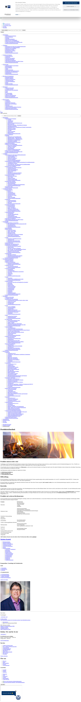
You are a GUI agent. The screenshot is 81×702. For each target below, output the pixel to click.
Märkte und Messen (11, 372)
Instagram (5, 672)
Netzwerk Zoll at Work (9, 87)
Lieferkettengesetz (11, 270)
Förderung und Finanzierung (10, 95)
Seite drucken (5, 622)
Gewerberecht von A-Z (12, 363)
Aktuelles (10, 43)
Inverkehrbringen (11, 289)
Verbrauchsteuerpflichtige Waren (14, 320)
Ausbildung (5, 153)
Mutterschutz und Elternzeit (13, 358)
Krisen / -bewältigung (12, 207)
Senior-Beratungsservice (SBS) (13, 210)
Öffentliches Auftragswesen (13, 208)
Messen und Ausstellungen (10, 96)
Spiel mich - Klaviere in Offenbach (14, 248)
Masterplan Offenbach (12, 254)
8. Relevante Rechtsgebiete (5, 577)
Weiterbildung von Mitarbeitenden (14, 139)
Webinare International (12, 333)
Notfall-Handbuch (11, 215)
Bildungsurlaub (10, 132)
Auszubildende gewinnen (12, 163)
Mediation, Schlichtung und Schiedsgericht (16, 406)
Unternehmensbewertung (12, 216)
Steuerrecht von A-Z (11, 397)
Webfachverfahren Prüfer (12, 179)
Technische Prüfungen (12, 168)
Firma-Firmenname (11, 405)
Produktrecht (10, 291)
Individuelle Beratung (9, 77)
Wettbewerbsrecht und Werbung (14, 408)
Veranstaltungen (7, 23)
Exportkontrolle (10, 308)
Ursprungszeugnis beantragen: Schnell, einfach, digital (18, 300)
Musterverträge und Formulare (11, 103)
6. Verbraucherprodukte (4, 575)
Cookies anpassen (70, 6)
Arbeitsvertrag (10, 390)
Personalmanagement (12, 129)
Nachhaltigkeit (10, 269)
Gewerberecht (7, 101)
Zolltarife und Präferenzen (12, 309)
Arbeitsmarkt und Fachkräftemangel (14, 136)
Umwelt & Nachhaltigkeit (10, 81)
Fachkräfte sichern (7, 25)
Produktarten (10, 290)
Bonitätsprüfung (11, 339)
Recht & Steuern (6, 351)
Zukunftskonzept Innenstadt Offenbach (15, 255)
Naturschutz (10, 272)
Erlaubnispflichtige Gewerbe (13, 367)
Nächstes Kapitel (5, 539)
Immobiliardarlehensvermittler (13, 371)
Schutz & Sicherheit (11, 131)
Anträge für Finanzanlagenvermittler (14, 412)
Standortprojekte (8, 73)
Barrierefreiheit (5, 678)
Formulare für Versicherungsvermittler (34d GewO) (17, 411)
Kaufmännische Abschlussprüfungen (14, 167)
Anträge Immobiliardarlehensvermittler (15, 414)
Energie (6, 82)
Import (6, 92)
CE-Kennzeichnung (11, 287)
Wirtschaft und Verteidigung (10, 60)
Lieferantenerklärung (11, 307)
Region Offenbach (8, 67)
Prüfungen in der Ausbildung (10, 48)
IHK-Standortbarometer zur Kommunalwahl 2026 (17, 223)
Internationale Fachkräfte (12, 141)
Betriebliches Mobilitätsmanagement (14, 238)
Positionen (14, 43)
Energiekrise (10, 277)
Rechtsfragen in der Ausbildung (13, 359)
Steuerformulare (11, 394)
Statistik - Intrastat (11, 322)
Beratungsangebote (6, 541)
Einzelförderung (11, 346)
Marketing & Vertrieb (12, 128)
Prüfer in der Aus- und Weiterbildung (12, 41)
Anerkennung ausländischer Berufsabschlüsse (16, 184)
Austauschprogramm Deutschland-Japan (15, 328)
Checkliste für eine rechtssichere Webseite (15, 379)
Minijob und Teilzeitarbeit (12, 357)
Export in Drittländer (11, 306)
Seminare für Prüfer (11, 178)
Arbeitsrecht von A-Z (12, 353)
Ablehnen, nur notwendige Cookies (71, 9)
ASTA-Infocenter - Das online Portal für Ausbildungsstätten (19, 164)
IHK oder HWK (11, 370)
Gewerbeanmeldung (11, 193)
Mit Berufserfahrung (11, 183)
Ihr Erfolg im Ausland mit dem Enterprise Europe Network (19, 330)
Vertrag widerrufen (4, 656)
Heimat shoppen (11, 247)
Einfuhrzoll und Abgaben (12, 316)
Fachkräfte (7, 38)
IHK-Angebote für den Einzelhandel (14, 250)
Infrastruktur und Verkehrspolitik (14, 240)
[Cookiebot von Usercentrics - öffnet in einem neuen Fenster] (7, 15)
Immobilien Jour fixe (11, 233)
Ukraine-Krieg (10, 334)
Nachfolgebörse (11, 213)
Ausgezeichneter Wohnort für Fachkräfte (15, 234)
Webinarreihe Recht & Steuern (11, 108)
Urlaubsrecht (10, 360)
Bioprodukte (10, 283)
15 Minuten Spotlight (9, 88)
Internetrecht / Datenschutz (10, 102)
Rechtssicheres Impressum (12, 380)
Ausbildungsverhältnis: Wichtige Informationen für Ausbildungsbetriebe (21, 162)
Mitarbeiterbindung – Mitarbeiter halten (15, 138)
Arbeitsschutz (10, 273)
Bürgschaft (10, 202)
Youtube (4, 670)
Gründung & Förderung (7, 188)
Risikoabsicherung (11, 337)
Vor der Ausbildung (11, 156)
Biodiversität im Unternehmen (13, 235)
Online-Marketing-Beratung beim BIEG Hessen (14, 61)
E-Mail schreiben (3, 618)
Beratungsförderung (11, 205)
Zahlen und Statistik (11, 197)
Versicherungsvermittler (12, 374)
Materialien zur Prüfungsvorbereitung (15, 172)
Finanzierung (7, 57)
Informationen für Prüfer (9, 49)
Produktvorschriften (9, 83)
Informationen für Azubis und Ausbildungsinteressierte (15, 46)
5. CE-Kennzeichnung (4, 574)
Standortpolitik (5, 221)
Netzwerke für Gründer (12, 195)
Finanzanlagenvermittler (12, 368)
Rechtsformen (10, 404)
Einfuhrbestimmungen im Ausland (14, 310)
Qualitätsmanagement (12, 292)
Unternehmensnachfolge (9, 59)
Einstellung (10, 355)
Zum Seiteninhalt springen (25, 620)
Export (6, 91)
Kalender (7, 43)
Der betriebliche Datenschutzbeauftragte (15, 385)
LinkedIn (4, 669)
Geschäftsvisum (11, 303)
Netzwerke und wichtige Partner (14, 331)
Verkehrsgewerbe (11, 239)
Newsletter (5, 27)
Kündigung (10, 356)
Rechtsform (10, 196)
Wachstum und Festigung (10, 58)
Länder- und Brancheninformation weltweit (16, 332)
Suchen (24, 30)
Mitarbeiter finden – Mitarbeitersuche (14, 137)
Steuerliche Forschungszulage (13, 263)
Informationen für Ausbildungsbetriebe (12, 47)
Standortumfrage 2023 (12, 225)
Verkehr (6, 68)
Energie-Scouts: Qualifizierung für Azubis (15, 279)
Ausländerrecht (10, 365)
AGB (4, 675)
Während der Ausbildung (12, 157)
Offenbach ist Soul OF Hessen (13, 251)
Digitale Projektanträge (12, 170)
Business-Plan (10, 191)
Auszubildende (10, 120)
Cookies (4, 677)
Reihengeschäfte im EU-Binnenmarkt (15, 323)
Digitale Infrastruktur (9, 69)
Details (17, 14)
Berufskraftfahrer (11, 148)
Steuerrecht (7, 104)
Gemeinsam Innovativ (9, 80)
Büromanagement (11, 124)
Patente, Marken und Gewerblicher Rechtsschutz (17, 407)
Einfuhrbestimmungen (12, 317)
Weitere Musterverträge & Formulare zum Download (17, 393)
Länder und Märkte (8, 94)
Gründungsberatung (9, 56)
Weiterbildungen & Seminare (10, 35)
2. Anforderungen (3, 569)
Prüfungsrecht (10, 171)
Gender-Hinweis (6, 679)
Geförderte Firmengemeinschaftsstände (15, 345)
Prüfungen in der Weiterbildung (11, 40)
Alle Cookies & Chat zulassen (71, 2)
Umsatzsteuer (10, 313)
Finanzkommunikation (12, 200)
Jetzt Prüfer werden (11, 147)
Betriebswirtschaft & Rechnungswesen (15, 122)
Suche (9, 30)
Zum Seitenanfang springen (5, 620)
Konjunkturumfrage (11, 224)
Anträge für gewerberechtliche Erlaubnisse (13, 107)
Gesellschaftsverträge (12, 391)
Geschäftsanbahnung (11, 327)
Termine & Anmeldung (12, 146)
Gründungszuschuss (11, 194)
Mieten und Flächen (11, 232)
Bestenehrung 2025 (9, 51)
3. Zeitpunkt (2, 570)
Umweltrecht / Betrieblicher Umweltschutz (16, 271)
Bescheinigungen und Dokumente (11, 90)
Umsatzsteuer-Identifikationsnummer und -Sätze (17, 324)
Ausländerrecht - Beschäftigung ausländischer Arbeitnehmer (19, 354)
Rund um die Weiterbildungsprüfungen (15, 145)
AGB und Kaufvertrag (12, 389)
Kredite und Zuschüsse (12, 201)
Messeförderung (11, 344)
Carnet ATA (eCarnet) (12, 301)
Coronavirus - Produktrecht (10, 549)
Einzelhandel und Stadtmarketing (11, 71)
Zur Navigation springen (15, 620)
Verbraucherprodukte (11, 286)
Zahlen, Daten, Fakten (12, 231)
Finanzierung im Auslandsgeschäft (14, 338)
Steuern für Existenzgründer (13, 399)
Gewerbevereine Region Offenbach (14, 246)
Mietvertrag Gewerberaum (12, 392)
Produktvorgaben (11, 285)
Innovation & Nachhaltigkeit (8, 258)
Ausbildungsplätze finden (12, 155)
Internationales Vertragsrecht (13, 311)
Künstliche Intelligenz (9, 78)
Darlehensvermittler (11, 366)
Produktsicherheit (11, 288)
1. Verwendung (3, 568)
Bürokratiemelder (8, 66)
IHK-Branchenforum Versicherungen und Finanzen (17, 375)
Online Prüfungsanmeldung (13, 169)
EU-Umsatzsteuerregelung (12, 321)
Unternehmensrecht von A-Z (13, 403)
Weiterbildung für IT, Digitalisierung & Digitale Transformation (19, 127)
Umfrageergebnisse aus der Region (11, 65)
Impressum (5, 674)
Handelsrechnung (11, 302)
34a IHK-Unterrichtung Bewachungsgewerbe (13, 42)
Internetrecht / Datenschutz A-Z (13, 378)
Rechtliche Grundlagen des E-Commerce (15, 382)
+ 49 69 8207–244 (3, 616)
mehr (17, 43)
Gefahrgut (9, 274)
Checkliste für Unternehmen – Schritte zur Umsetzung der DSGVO (20, 384)
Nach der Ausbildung (12, 159)
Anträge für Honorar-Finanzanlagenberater (16, 413)
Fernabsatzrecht (10, 383)
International (5, 296)
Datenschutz (5, 676)
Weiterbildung (5, 117)
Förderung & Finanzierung (10, 79)
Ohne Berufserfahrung (12, 182)
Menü (1, 112)
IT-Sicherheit (10, 386)
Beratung (9, 190)
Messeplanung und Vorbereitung (14, 348)
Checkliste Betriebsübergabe (13, 214)
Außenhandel (10, 121)
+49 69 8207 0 (3, 634)
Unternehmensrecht (9, 105)
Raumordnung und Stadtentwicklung (12, 70)
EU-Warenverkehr (8, 93)
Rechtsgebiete (10, 284)
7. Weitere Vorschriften (4, 576)
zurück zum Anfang (4, 579)
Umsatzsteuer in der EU (12, 400)
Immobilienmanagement (12, 126)
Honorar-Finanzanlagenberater (13, 369)
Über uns (4, 26)
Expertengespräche (11, 206)
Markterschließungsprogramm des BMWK (16, 341)
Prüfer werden (10, 177)
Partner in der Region (12, 230)
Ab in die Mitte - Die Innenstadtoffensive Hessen (17, 249)
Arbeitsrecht (7, 100)
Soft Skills (9, 130)
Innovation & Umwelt (7, 424)
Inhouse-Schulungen (9, 36)
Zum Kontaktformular (4, 640)
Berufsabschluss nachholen (10, 50)
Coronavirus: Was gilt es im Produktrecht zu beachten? (18, 282)
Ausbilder (9, 119)
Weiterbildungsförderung (10, 39)
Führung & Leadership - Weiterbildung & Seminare (17, 125)
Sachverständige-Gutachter (13, 373)
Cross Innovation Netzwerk (13, 266)
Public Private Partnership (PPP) (14, 340)
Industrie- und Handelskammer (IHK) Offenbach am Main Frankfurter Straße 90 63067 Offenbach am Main (7, 628)
